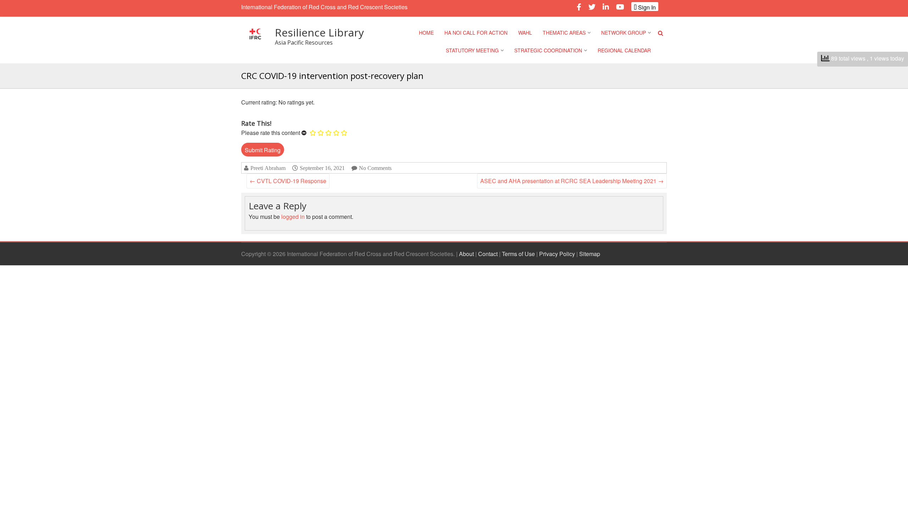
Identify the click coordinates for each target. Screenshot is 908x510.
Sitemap (589, 254)
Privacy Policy (557, 254)
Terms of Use (518, 254)
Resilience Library (319, 32)
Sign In (646, 7)
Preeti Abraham (268, 168)
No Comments (375, 168)
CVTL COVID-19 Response (288, 181)
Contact (488, 254)
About (466, 254)
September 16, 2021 (322, 168)
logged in (293, 216)
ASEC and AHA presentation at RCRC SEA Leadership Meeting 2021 (572, 181)
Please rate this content (270, 133)
